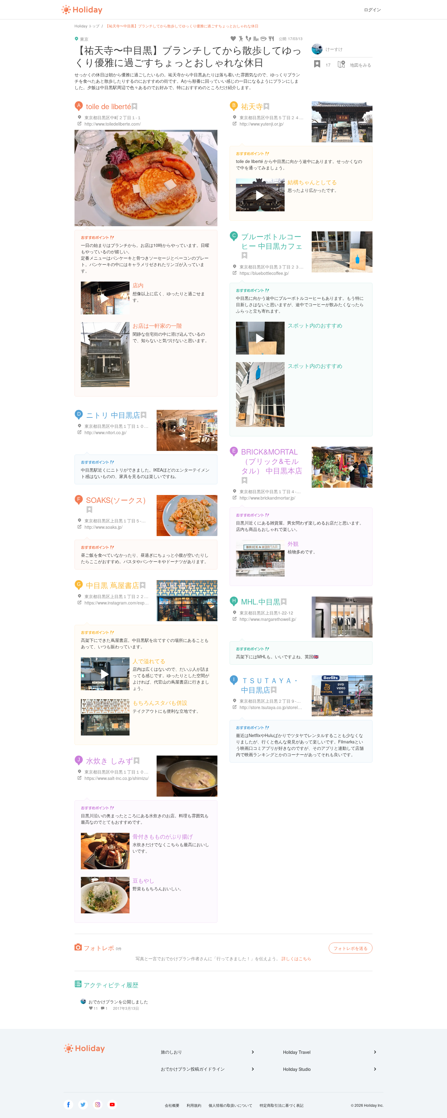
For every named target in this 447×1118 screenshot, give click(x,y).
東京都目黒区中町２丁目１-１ (113, 117)
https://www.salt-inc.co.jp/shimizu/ (117, 778)
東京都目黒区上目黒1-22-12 (266, 613)
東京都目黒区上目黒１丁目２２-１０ (119, 596)
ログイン (372, 9)
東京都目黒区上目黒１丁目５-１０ (117, 520)
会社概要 (172, 1105)
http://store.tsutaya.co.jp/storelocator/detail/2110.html (291, 707)
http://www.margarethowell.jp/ (268, 619)
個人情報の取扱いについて (230, 1105)
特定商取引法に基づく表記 (281, 1105)
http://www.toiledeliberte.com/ (113, 124)
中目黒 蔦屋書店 (112, 585)
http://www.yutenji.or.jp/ (262, 124)
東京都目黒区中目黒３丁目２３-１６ (274, 267)
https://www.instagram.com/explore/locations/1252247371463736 (147, 603)
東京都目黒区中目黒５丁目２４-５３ (274, 117)
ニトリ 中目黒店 (113, 414)
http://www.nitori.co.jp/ (105, 432)
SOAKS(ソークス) (116, 499)
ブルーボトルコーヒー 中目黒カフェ (272, 241)
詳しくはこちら (296, 958)
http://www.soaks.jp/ (104, 527)
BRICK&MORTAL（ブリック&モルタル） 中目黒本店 (271, 461)
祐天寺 (252, 106)
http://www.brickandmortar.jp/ (267, 498)
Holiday (81, 10)
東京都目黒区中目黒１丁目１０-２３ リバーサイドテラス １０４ (146, 772)
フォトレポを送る (351, 948)
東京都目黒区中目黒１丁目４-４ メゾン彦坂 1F (285, 491)
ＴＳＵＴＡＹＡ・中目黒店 (270, 685)
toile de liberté (108, 106)
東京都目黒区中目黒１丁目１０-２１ (119, 426)
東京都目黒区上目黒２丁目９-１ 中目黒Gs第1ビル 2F (291, 701)
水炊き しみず (109, 760)
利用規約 (194, 1105)
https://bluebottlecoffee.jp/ (264, 273)
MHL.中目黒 (260, 601)
